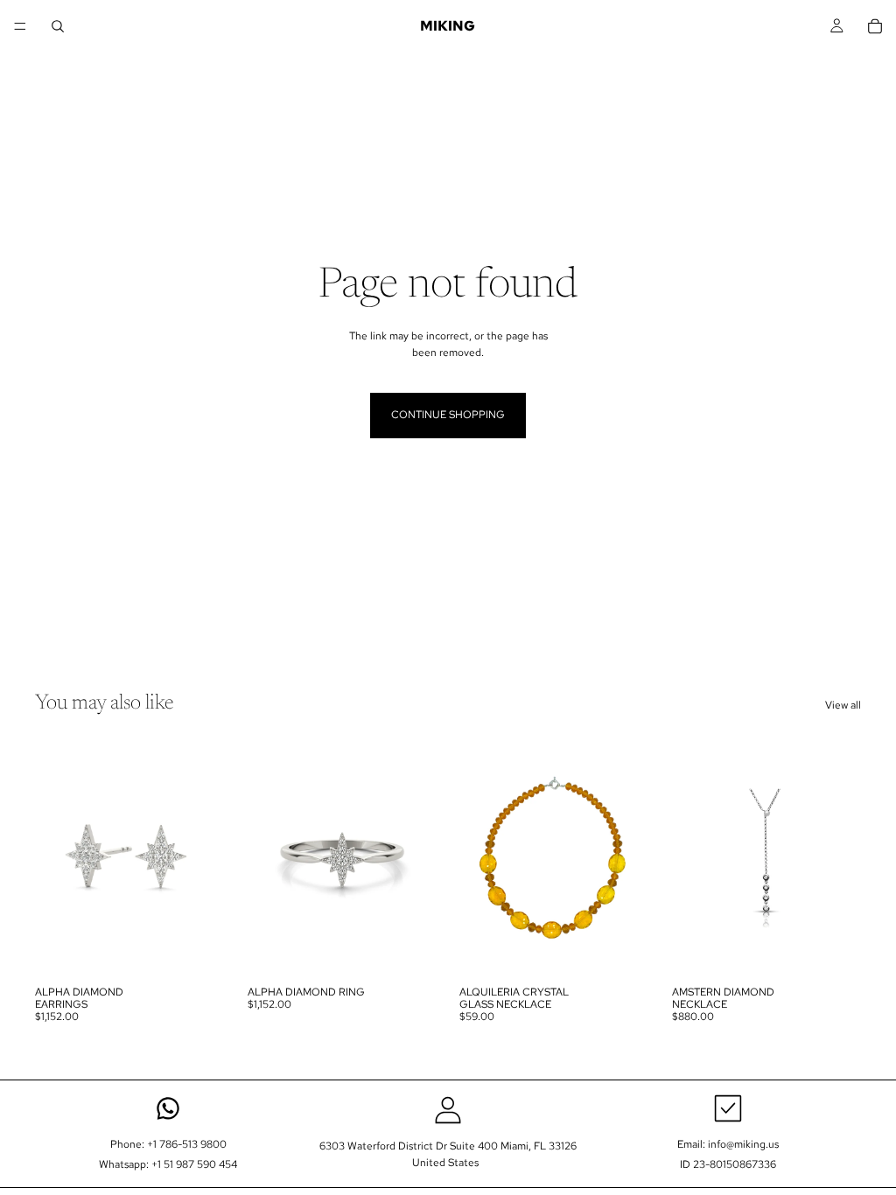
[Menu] (20, 26)
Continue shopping (448, 415)
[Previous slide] (54, 858)
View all (843, 705)
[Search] (57, 26)
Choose (213, 949)
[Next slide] (205, 858)
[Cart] (875, 26)
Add (637, 949)
